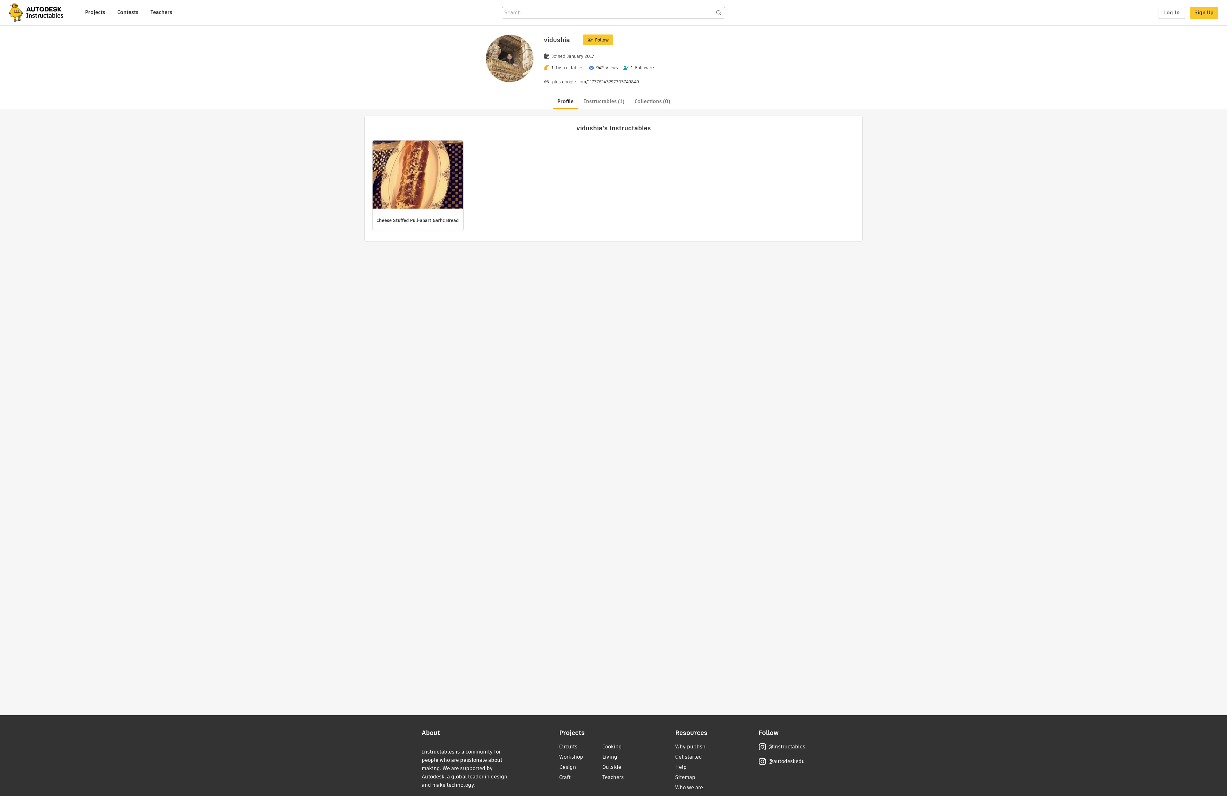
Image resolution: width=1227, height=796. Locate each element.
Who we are (689, 787)
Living (609, 757)
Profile (565, 101)
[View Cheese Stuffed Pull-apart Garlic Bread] (418, 175)
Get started (688, 757)
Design (567, 767)
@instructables (786, 746)
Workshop (571, 757)
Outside (611, 767)
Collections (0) (652, 101)
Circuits (568, 746)
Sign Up (1204, 12)
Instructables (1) (604, 101)
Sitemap (685, 777)
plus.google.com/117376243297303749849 (595, 82)
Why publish (690, 746)
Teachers (161, 12)
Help (681, 767)
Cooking (612, 746)
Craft (565, 777)
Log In (1172, 12)
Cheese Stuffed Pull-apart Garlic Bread (417, 220)
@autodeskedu (786, 761)
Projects (95, 12)
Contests (127, 12)
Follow (602, 40)
